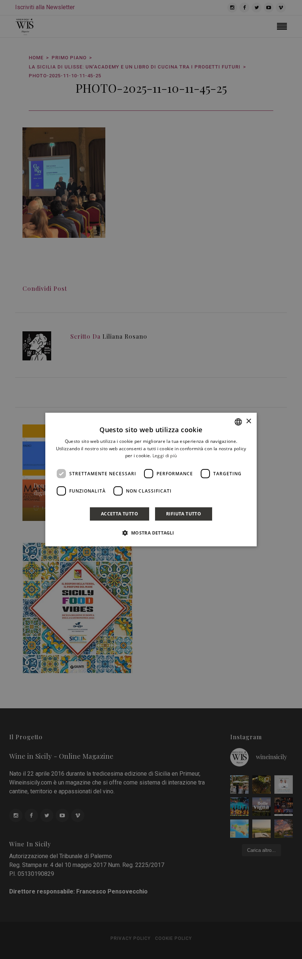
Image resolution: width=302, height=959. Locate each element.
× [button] (248, 421)
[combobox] (238, 422)
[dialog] (151, 480)
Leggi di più (164, 456)
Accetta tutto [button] (119, 514)
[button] (151, 532)
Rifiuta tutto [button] (183, 514)
